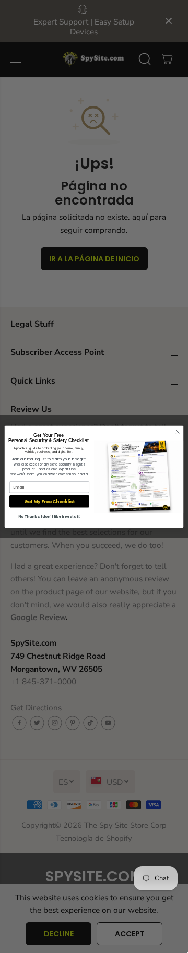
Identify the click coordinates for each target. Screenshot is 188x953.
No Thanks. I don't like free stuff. (49, 516)
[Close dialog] (177, 431)
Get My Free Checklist (49, 501)
